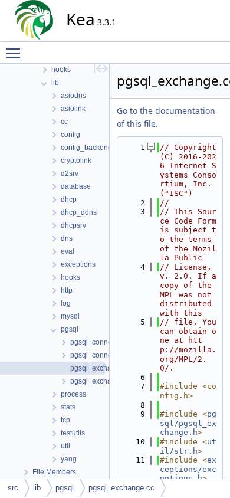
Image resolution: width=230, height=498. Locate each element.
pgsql (64, 487)
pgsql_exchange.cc (121, 487)
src (13, 487)
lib (37, 487)
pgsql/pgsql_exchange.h (188, 423)
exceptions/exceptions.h (188, 469)
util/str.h (188, 446)
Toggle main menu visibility (15, 52)
